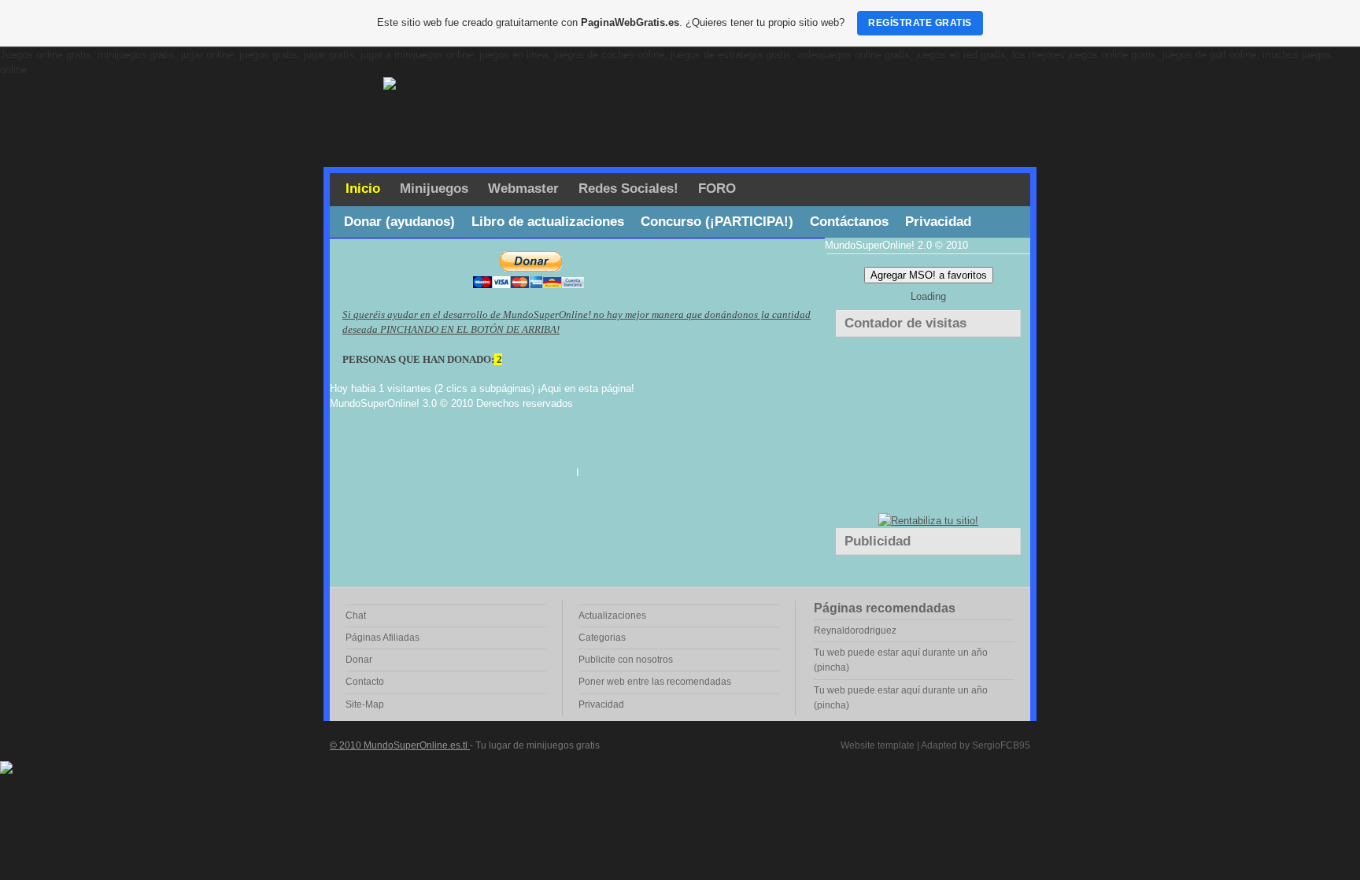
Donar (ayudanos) (399, 221)
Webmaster (523, 188)
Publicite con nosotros (625, 659)
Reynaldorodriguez (855, 630)
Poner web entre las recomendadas (654, 681)
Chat (356, 615)
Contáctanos (849, 221)
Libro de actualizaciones (547, 221)
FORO (717, 188)
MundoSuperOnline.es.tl (417, 745)
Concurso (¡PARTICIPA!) (717, 221)
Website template (878, 745)
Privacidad (938, 221)
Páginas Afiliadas (382, 637)
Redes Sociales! (628, 188)
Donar (359, 659)
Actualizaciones (612, 615)
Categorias (602, 637)
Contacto (365, 681)
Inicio (363, 188)
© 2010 (347, 745)
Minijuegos (434, 188)
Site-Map (365, 704)
